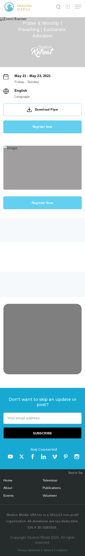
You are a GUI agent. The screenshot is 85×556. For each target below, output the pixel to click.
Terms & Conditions (55, 550)
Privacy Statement (29, 550)
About (7, 488)
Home (7, 480)
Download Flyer (46, 109)
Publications (52, 488)
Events (8, 495)
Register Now (42, 126)
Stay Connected (43, 449)
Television (50, 480)
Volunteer (50, 495)
